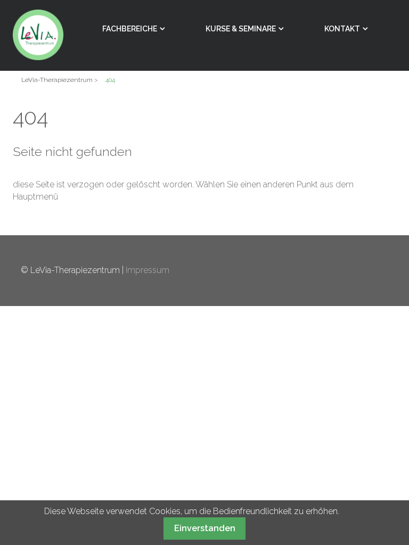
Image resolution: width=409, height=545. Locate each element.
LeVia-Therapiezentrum (57, 80)
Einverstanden (204, 528)
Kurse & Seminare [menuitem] (241, 28)
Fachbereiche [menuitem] (129, 28)
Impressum (147, 270)
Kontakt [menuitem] (342, 28)
